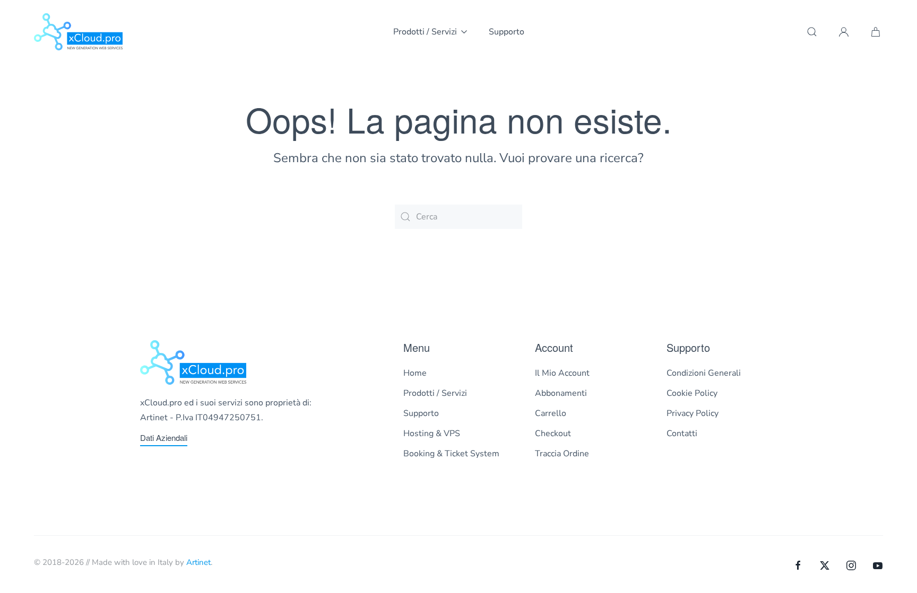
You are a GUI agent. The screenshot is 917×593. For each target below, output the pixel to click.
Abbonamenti (561, 393)
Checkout (553, 433)
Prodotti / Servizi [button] (425, 32)
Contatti (682, 433)
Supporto (506, 32)
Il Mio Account (562, 373)
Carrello (550, 413)
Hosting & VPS (431, 433)
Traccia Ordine (562, 453)
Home (415, 373)
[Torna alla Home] (78, 32)
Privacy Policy (693, 413)
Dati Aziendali (163, 437)
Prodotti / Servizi (435, 393)
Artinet (198, 562)
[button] (812, 32)
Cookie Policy (692, 393)
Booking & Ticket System (451, 453)
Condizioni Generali (704, 373)
